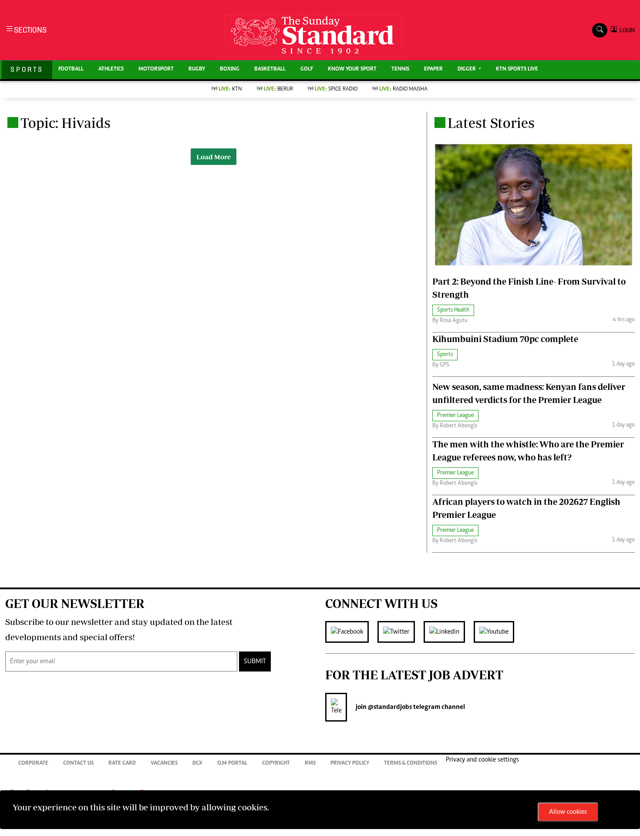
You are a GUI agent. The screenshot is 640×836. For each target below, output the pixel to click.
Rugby (197, 69)
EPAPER (433, 69)
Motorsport (156, 69)
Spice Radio (336, 89)
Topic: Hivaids (65, 123)
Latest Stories (491, 123)
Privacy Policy (349, 763)
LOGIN (626, 30)
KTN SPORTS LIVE (517, 69)
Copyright (276, 763)
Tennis (400, 69)
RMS (310, 763)
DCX (197, 763)
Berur (278, 89)
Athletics (111, 69)
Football (71, 69)
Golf (306, 69)
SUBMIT (255, 661)
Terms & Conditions (410, 763)
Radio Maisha (403, 89)
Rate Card (122, 763)
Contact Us (78, 763)
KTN (230, 89)
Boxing (229, 69)
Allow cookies (568, 812)
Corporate (33, 763)
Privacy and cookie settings (482, 759)
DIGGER (467, 69)
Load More (213, 157)
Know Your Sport (352, 69)
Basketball (270, 69)
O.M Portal (232, 763)
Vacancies (164, 763)
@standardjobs (389, 707)
